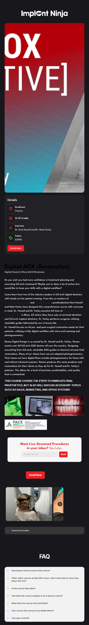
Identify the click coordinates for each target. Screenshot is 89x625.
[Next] (60, 504)
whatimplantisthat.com (17, 303)
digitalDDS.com (43, 303)
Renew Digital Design (68, 323)
